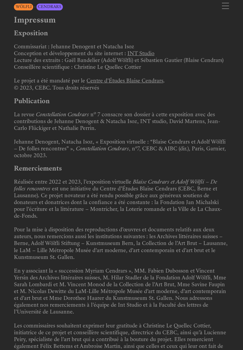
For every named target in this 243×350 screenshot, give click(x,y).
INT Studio (140, 53)
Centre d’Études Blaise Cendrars (125, 81)
